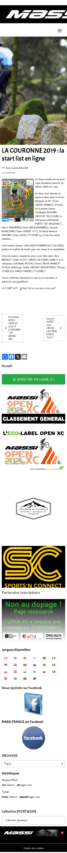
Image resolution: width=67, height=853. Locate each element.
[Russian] (34, 664)
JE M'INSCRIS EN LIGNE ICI (33, 379)
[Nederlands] (15, 664)
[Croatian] (15, 678)
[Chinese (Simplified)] (25, 678)
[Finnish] (34, 671)
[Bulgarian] (44, 671)
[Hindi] (25, 671)
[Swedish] (44, 664)
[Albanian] (34, 678)
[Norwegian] (15, 671)
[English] (15, 657)
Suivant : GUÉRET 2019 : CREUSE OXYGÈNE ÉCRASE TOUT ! (51, 328)
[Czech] (5, 678)
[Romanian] (54, 664)
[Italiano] (54, 657)
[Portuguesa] (25, 664)
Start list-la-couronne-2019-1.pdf (38, 288)
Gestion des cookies (33, 848)
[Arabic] (44, 657)
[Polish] (5, 671)
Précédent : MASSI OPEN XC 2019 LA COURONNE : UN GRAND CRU (14, 328)
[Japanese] (34, 657)
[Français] (5, 657)
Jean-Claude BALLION (17, 167)
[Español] (25, 657)
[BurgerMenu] (59, 31)
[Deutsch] (5, 664)
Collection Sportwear (16, 820)
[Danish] (54, 671)
